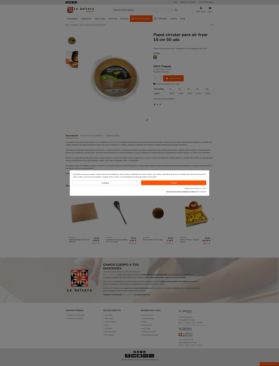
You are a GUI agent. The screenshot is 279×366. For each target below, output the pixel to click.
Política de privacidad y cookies (195, 188)
